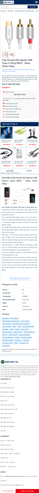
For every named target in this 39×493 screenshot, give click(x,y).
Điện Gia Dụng (5, 445)
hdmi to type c (6, 324)
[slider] (5, 54)
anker (14, 326)
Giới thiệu (10, 171)
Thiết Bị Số (10, 11)
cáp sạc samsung (29, 332)
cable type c (6, 346)
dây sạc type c (17, 332)
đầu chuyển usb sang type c (10, 321)
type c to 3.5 (25, 329)
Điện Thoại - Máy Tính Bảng (10, 453)
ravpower (5, 329)
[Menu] (36, 2)
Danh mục (3, 400)
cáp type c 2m (24, 343)
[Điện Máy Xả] (9, 362)
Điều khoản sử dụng (7, 392)
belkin (19, 326)
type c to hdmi (6, 326)
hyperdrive (5, 318)
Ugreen (10, 69)
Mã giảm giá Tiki (6, 418)
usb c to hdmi (25, 321)
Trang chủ (3, 11)
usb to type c (14, 318)
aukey (11, 329)
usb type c (26, 340)
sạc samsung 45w (28, 326)
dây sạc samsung (24, 335)
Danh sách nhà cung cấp (8, 409)
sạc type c (18, 340)
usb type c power (26, 337)
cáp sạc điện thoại (7, 337)
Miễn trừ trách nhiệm (7, 396)
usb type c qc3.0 (7, 343)
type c (16, 343)
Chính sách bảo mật (7, 388)
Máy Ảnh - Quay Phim (7, 466)
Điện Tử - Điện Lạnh (7, 441)
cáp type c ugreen (7, 340)
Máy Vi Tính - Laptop (7, 462)
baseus (17, 329)
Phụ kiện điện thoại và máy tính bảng (24, 11)
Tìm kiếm (32, 7)
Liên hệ (2, 431)
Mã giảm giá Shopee (7, 426)
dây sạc (4, 335)
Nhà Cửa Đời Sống (6, 449)
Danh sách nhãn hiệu (7, 405)
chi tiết (29, 171)
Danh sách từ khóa (6, 413)
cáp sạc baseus (7, 332)
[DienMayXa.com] (9, 2)
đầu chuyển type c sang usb (21, 324)
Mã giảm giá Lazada (7, 422)
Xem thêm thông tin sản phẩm (19, 278)
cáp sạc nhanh (13, 335)
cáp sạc (17, 337)
